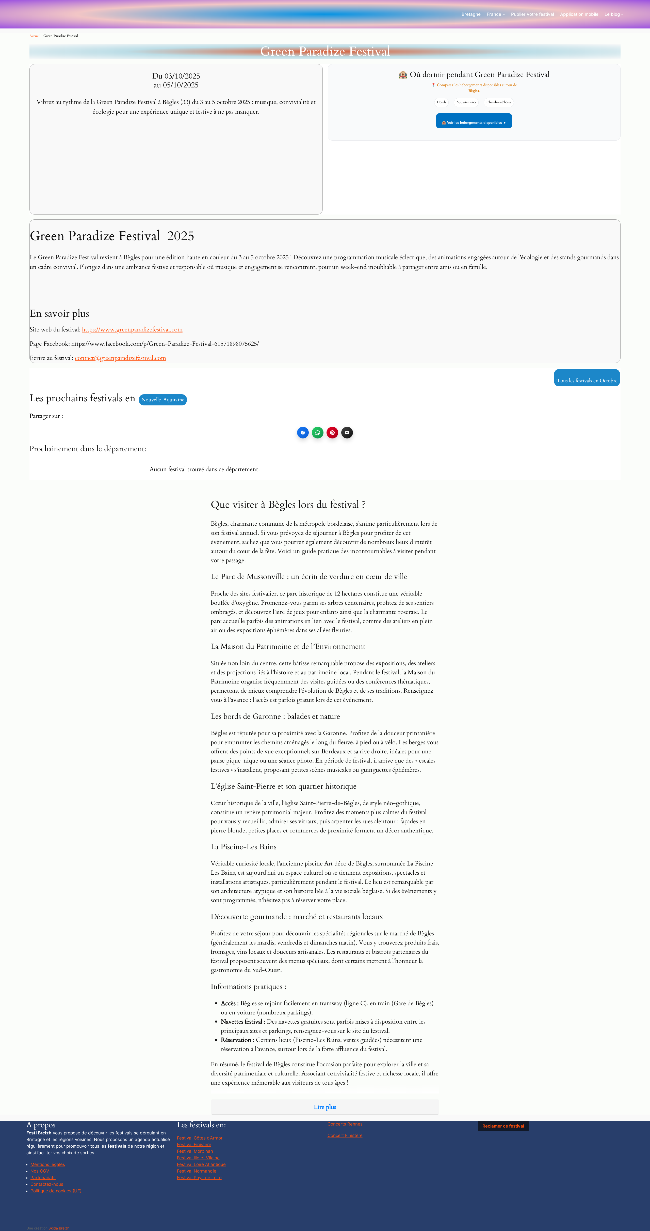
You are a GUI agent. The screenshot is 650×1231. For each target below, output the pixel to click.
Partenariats (43, 1177)
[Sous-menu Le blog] (622, 14)
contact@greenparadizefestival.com (120, 358)
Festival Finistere (194, 1144)
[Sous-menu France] (503, 14)
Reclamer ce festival (503, 1126)
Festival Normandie (196, 1171)
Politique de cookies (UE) (56, 1190)
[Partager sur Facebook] (303, 432)
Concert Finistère (345, 1135)
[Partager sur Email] (347, 432)
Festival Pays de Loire (199, 1177)
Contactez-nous (46, 1184)
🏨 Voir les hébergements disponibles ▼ (474, 123)
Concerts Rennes (345, 1124)
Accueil (35, 36)
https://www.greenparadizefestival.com (132, 329)
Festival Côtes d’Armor (199, 1138)
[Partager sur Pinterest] (332, 432)
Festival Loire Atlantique (201, 1164)
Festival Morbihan (195, 1151)
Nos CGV (39, 1171)
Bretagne (471, 14)
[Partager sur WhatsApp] (317, 432)
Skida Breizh (58, 1228)
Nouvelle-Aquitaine (162, 399)
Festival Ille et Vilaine (198, 1157)
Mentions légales (47, 1164)
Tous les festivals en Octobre (587, 380)
